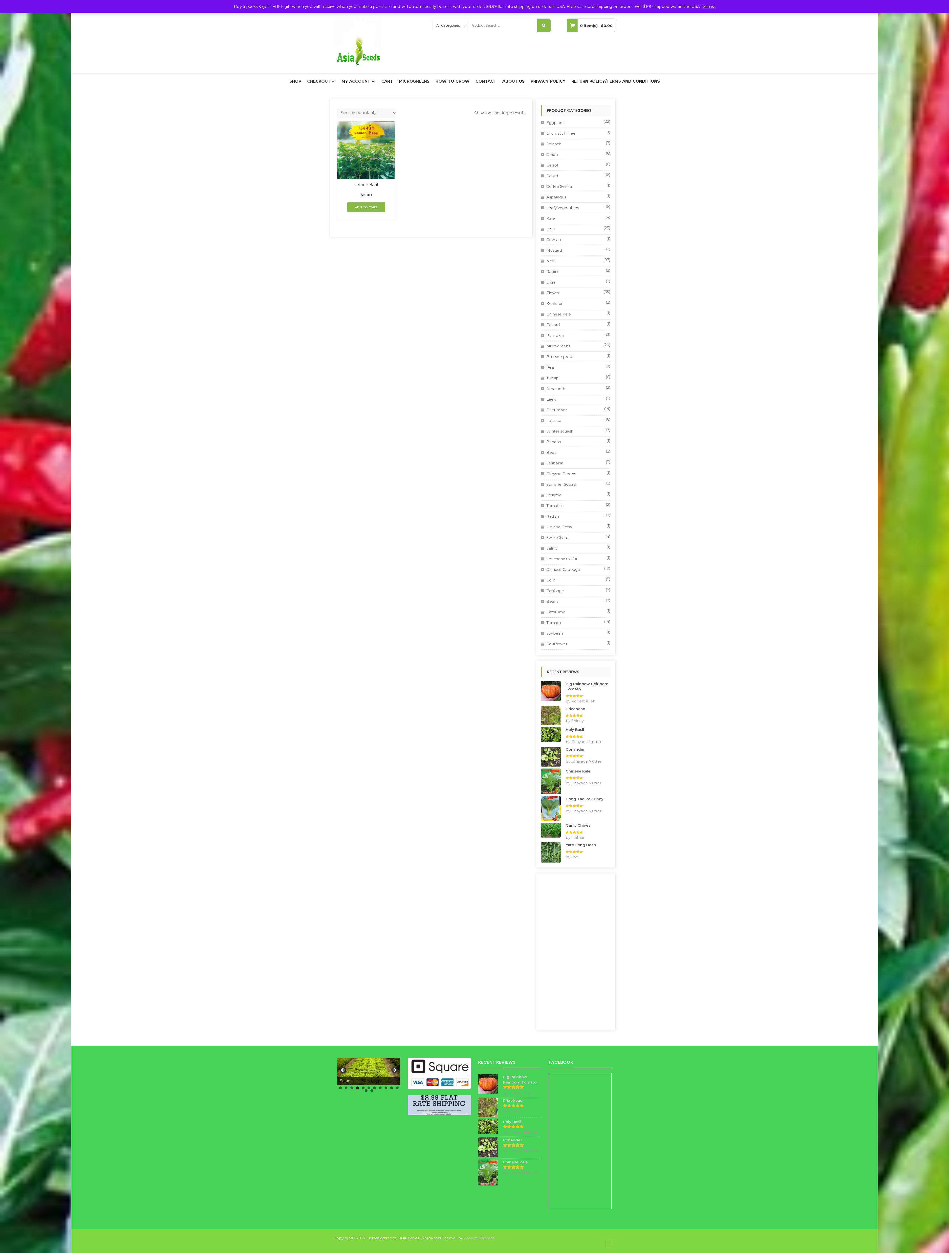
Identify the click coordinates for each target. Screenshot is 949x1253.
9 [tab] (386, 1087)
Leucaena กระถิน (561, 558)
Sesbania (554, 463)
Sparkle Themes (479, 1238)
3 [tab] (351, 1087)
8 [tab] (380, 1087)
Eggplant (555, 122)
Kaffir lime (555, 612)
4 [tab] (357, 1087)
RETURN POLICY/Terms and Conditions (615, 81)
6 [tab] (368, 1087)
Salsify (552, 548)
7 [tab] (374, 1087)
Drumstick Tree (561, 133)
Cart (387, 81)
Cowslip (553, 239)
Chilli (550, 229)
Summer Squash (562, 484)
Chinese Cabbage (563, 569)
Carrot (552, 165)
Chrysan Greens (561, 473)
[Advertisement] (575, 951)
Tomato (553, 622)
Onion (552, 154)
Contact (485, 81)
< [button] (343, 1070)
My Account (356, 81)
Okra (550, 282)
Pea (550, 367)
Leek (551, 399)
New (550, 261)
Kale (550, 218)
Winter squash (559, 431)
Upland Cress (559, 527)
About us (513, 81)
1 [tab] (340, 1087)
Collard (553, 324)
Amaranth (555, 388)
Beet (551, 452)
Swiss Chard (557, 537)
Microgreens (414, 81)
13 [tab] (371, 1090)
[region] (368, 1071)
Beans (552, 601)
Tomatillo (555, 505)
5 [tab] (363, 1087)
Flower (553, 292)
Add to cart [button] (366, 207)
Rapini (552, 271)
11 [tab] (397, 1087)
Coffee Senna (559, 186)
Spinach (553, 144)
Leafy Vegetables (562, 207)
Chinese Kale (558, 314)
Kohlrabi (554, 303)
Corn (551, 580)
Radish (552, 516)
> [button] (394, 1070)
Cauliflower (556, 644)
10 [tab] (391, 1087)
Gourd (552, 175)
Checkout (319, 81)
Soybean (554, 633)
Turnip (552, 378)
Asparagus (556, 197)
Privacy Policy (548, 81)
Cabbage (555, 590)
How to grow (452, 81)
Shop (295, 81)
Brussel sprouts (560, 356)
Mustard (554, 250)
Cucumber (556, 410)
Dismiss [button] (708, 6)
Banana (553, 441)
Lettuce (553, 420)
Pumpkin (555, 335)
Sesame (553, 495)
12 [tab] (366, 1090)
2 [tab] (346, 1087)
